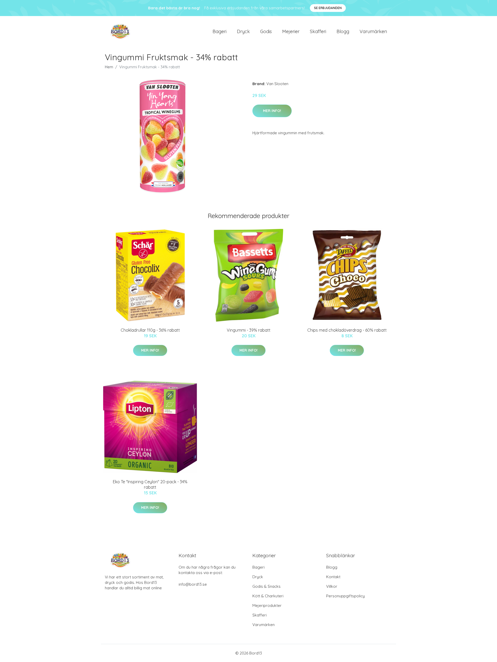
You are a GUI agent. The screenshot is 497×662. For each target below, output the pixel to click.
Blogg (343, 31)
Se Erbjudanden (328, 8)
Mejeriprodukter (267, 605)
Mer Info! (272, 110)
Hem (109, 66)
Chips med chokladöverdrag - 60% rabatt (347, 330)
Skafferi (318, 31)
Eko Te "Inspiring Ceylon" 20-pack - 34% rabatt (150, 484)
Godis (266, 31)
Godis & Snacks (266, 586)
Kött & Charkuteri (267, 595)
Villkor (331, 586)
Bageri (219, 31)
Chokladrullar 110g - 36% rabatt (150, 330)
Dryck (243, 31)
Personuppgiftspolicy (345, 595)
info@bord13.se (193, 584)
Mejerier (290, 31)
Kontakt (333, 576)
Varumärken (373, 31)
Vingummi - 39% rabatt (249, 330)
